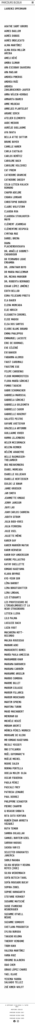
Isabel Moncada (13, 469)
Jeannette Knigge (14, 498)
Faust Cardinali (13, 362)
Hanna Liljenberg (14, 437)
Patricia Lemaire (14, 792)
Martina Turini (12, 706)
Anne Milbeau (12, 104)
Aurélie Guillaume (15, 127)
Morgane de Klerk (15, 735)
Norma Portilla (13, 768)
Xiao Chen (9, 964)
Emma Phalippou (13, 333)
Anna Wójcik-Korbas (16, 94)
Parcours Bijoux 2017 (17, 1012)
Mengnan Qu (11, 716)
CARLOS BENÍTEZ (13, 156)
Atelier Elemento (14, 118)
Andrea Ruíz (11, 81)
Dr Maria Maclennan (16, 272)
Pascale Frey (12, 787)
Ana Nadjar (10, 72)
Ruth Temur (11, 828)
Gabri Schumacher (14, 390)
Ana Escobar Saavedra (17, 67)
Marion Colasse (13, 687)
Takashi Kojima (13, 936)
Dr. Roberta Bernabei (17, 281)
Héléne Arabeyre (14, 452)
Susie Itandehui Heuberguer (13, 907)
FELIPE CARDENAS (14, 371)
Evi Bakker (10, 352)
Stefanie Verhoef (14, 896)
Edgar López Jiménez (16, 286)
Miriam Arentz (12, 725)
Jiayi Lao (9, 507)
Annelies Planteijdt (16, 108)
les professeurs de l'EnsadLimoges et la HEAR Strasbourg (17, 605)
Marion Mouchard (14, 697)
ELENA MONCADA (13, 305)
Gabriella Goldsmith (16, 404)
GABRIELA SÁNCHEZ (14, 399)
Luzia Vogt (10, 627)
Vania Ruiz (10, 955)
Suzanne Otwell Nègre (13, 915)
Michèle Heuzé (12, 721)
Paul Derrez (11, 796)
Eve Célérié (11, 347)
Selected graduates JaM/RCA (16, 854)
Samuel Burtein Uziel (16, 838)
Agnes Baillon (12, 31)
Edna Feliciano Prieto (17, 295)
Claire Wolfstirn (14, 206)
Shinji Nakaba (12, 860)
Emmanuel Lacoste (15, 338)
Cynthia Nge (11, 233)
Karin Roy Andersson (16, 554)
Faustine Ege (11, 366)
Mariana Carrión (13, 668)
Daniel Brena (11, 238)
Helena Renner (12, 447)
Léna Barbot (11, 583)
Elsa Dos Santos (14, 324)
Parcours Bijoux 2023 (17, 1018)
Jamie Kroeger (12, 488)
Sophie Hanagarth (14, 892)
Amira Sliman (11, 62)
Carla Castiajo (13, 151)
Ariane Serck (11, 113)
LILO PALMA (10, 618)
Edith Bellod (12, 290)
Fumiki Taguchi (12, 385)
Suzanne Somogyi (14, 922)
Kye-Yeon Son (12, 578)
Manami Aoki (11, 645)
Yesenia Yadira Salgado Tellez (13, 980)
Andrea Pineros (13, 77)
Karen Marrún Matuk (16, 545)
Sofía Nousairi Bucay (16, 882)
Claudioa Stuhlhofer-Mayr (17, 217)
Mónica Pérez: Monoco (17, 730)
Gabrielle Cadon (14, 409)
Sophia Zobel (11, 887)
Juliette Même (13, 535)
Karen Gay (10, 540)
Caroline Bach (12, 160)
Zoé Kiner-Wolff (14, 987)
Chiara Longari (13, 197)
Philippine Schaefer (15, 801)
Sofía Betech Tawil (15, 877)
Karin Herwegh (12, 550)
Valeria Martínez (14, 950)
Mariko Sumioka (13, 678)
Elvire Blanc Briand (16, 328)
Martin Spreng (12, 702)
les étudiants (12, 597)
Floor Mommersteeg (16, 376)
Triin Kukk (10, 945)
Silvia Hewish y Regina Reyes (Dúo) (17, 866)
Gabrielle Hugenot (15, 414)
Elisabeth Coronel (15, 314)
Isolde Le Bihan (13, 483)
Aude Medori (11, 122)
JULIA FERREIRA (12, 526)
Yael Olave (10, 974)
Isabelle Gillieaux (15, 474)
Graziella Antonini (15, 428)
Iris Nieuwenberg (14, 464)
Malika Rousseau (14, 640)
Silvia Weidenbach (14, 873)
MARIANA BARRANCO (14, 664)
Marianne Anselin (14, 673)
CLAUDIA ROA (11, 211)
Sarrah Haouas (13, 842)
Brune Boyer (11, 141)
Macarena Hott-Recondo (13, 634)
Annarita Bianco (13, 99)
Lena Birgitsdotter (15, 588)
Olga (23, 773)
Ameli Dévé (10, 58)
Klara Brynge (12, 573)
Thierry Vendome (14, 941)
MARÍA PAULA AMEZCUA (16, 654)
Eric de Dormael (14, 343)
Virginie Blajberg (14, 960)
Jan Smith (10, 493)
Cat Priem (10, 170)
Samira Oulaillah (14, 833)
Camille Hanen (12, 146)
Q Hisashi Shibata (14, 811)
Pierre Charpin (13, 806)
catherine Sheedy (14, 179)
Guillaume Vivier (14, 433)
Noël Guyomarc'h (14, 754)
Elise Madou (11, 319)
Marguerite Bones (14, 650)
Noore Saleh (11, 763)
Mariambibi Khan (13, 659)
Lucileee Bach (12, 623)
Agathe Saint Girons (16, 26)
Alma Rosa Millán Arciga (14, 51)
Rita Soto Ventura (15, 815)
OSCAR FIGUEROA (13, 777)
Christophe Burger (15, 202)
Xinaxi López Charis (15, 969)
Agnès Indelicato (14, 40)
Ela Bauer (10, 300)
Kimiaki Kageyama (14, 569)
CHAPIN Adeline (12, 192)
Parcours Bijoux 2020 (17, 1015)
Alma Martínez (13, 45)
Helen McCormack (14, 442)
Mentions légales (17, 1009)
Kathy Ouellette (14, 564)
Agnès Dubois (11, 35)
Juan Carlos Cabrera (16, 512)
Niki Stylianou (12, 749)
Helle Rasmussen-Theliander (15, 458)
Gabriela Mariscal (15, 395)
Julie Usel (10, 531)
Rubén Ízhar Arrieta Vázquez (16, 822)
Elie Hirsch (10, 309)
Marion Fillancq (13, 692)
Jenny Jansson (12, 502)
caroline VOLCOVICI (15, 165)
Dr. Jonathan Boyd (15, 267)
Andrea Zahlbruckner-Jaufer (17, 88)
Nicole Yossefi (12, 744)
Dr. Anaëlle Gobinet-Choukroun (16, 252)
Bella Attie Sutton (15, 137)
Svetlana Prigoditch (16, 927)
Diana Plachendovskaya (14, 244)
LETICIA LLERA (12, 613)
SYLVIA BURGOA (12, 931)
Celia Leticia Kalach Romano (16, 186)
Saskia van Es (12, 847)
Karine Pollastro (14, 559)
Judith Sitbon (12, 516)
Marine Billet (12, 683)
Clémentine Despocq (16, 229)
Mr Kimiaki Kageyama (16, 740)
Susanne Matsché (14, 901)
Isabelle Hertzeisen (16, 479)
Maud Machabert (14, 711)
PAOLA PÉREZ (11, 782)
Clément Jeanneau (15, 224)
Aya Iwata (10, 132)
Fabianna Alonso (13, 357)
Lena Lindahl (11, 592)
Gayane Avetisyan (14, 423)
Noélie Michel (12, 758)
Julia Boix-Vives (13, 521)
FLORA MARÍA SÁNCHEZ (16, 381)
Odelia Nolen (11, 773)
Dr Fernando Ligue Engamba (15, 261)
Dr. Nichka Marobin (15, 276)
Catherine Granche (15, 175)
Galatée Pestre (13, 418)
